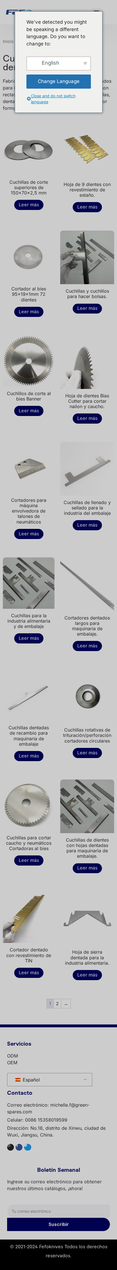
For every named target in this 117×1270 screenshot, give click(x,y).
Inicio (8, 41)
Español (30, 1080)
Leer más (29, 205)
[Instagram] (10, 1147)
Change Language (59, 81)
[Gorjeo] (27, 1147)
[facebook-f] (19, 1147)
